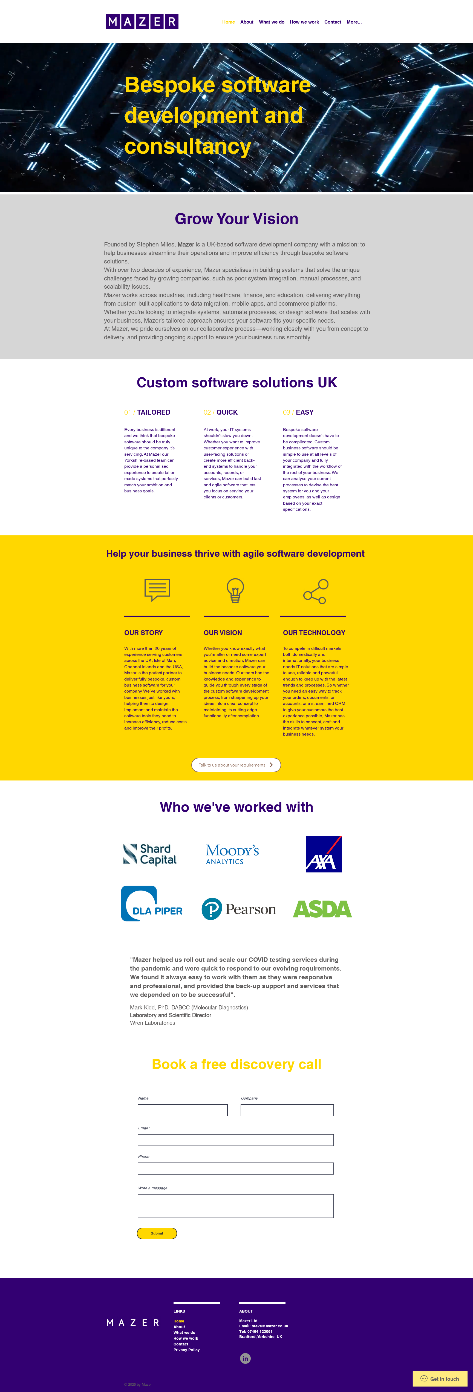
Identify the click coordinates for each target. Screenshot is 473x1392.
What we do (184, 1332)
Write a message (152, 1188)
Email (143, 1128)
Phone (143, 1156)
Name (143, 1098)
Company (249, 1098)
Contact (181, 1344)
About (179, 1327)
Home (179, 1321)
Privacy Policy (187, 1350)
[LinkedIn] (245, 1358)
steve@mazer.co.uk (270, 1326)
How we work (186, 1338)
